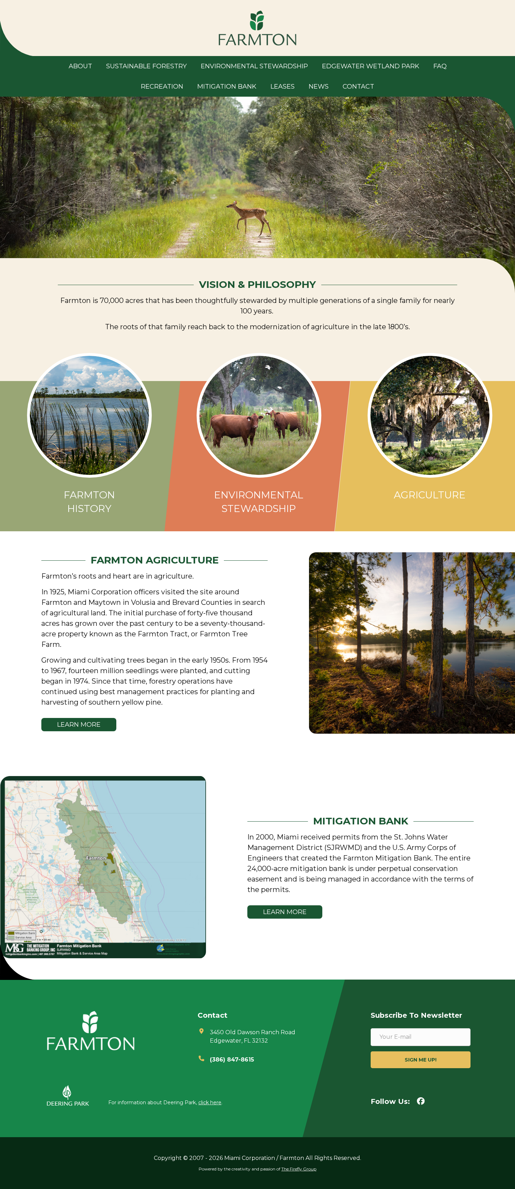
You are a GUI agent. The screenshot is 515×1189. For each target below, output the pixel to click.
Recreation (162, 86)
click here (209, 1102)
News (319, 86)
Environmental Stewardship (254, 66)
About (80, 66)
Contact (358, 86)
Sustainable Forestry (146, 66)
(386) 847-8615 (232, 1059)
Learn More (79, 724)
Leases (282, 86)
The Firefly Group (298, 1168)
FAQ (440, 66)
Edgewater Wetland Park (370, 66)
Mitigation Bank (226, 86)
